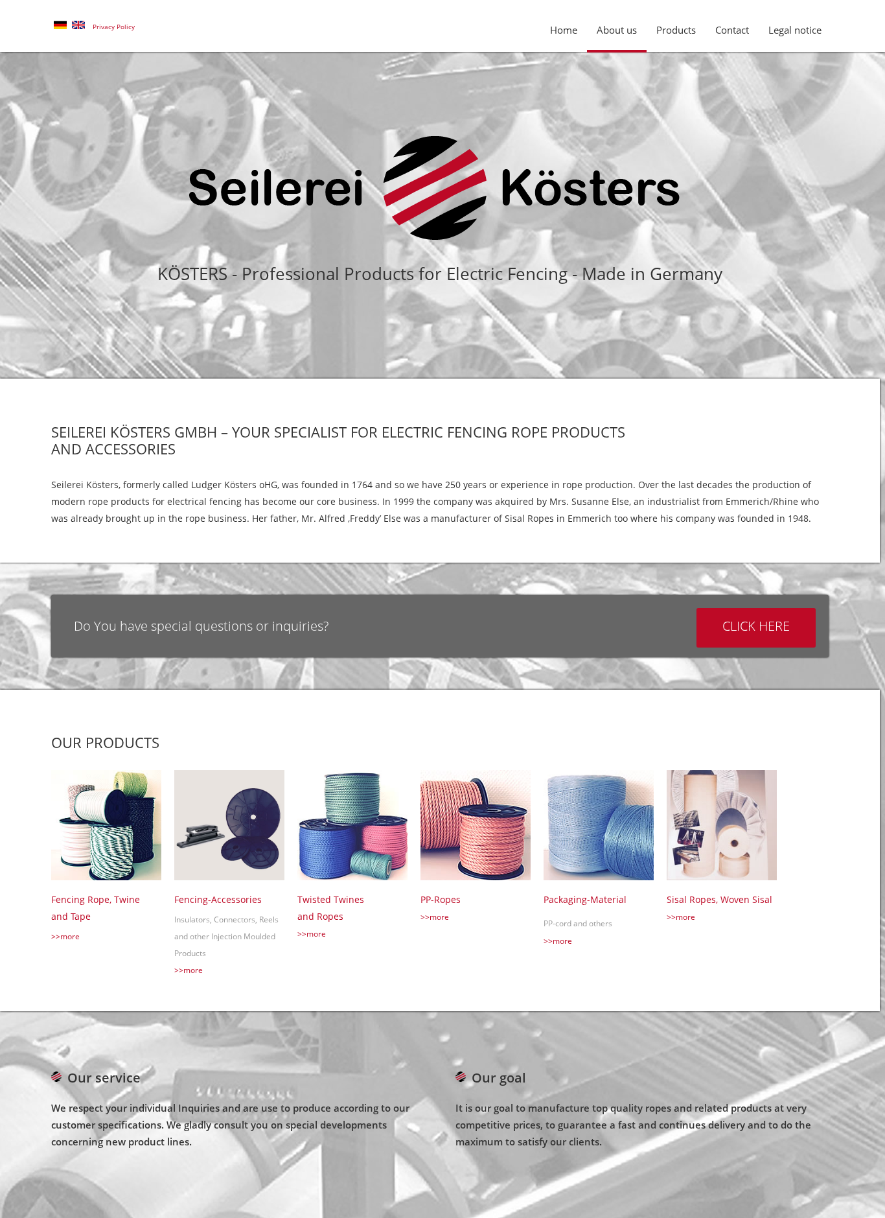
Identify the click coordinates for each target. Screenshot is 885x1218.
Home (563, 29)
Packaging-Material (585, 899)
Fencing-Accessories (218, 899)
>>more (65, 936)
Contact (732, 29)
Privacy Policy (114, 26)
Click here (756, 626)
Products (676, 29)
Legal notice (795, 29)
